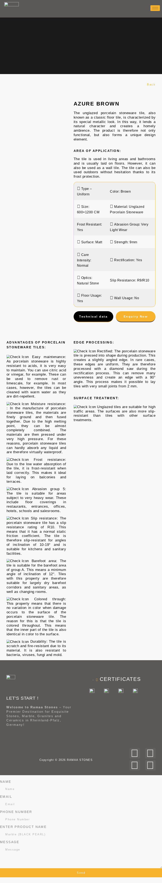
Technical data (93, 316)
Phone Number (16, 812)
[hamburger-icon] (155, 8)
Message (9, 842)
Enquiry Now (136, 316)
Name (5, 781)
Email (6, 796)
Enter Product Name (23, 827)
